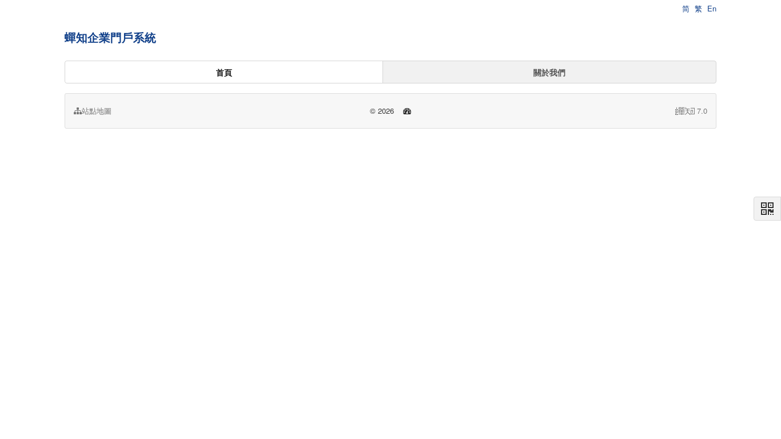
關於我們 (549, 72)
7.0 (691, 111)
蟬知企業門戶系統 (110, 37)
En (711, 8)
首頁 (224, 72)
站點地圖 (96, 110)
